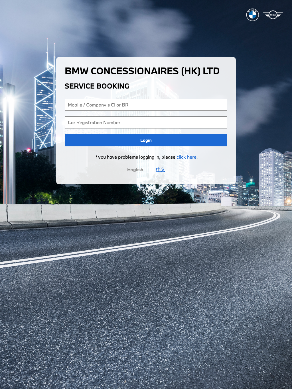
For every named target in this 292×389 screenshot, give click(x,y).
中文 (160, 169)
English (135, 169)
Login (146, 140)
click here (186, 157)
